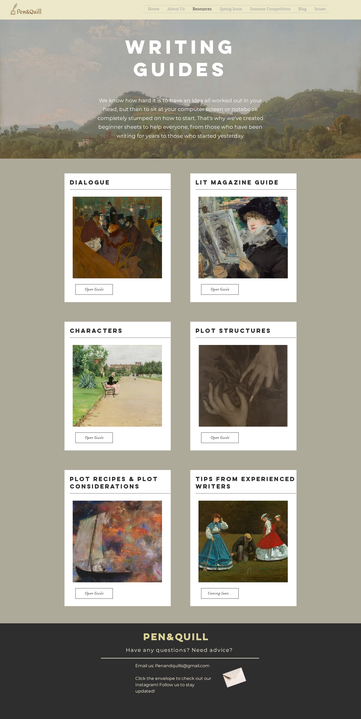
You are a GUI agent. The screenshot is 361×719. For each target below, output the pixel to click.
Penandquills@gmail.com (182, 665)
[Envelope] (233, 675)
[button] (220, 593)
